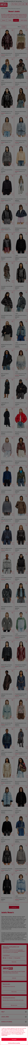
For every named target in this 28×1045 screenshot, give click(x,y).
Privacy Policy (18, 1033)
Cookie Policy (4, 1035)
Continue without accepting (14, 1043)
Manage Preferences (5, 1033)
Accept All (14, 1039)
